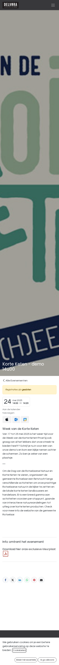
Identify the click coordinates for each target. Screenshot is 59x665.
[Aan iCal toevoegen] (6, 419)
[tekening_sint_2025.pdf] (5, 554)
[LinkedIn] (20, 580)
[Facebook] (5, 580)
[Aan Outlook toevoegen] (16, 419)
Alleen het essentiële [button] (26, 659)
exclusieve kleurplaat (42, 549)
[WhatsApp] (27, 580)
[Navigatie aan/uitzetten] (53, 5)
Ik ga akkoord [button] (47, 659)
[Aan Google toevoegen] (25, 419)
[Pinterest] (34, 580)
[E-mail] (41, 580)
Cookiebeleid (19, 650)
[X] (13, 580)
